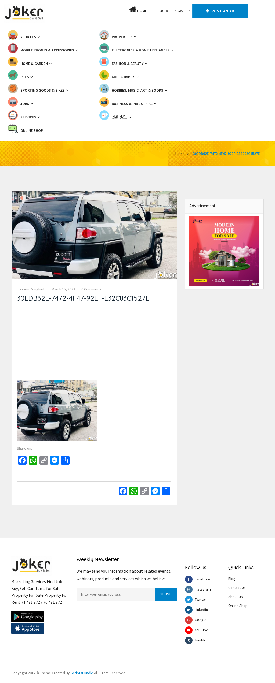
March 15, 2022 (63, 289)
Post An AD (222, 11)
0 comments (91, 289)
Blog (232, 578)
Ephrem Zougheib (31, 289)
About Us (235, 596)
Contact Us (237, 587)
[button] (152, 10)
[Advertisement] (94, 342)
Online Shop (238, 605)
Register (181, 10)
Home (141, 10)
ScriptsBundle (82, 672)
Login (163, 10)
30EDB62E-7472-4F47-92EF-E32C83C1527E (226, 153)
